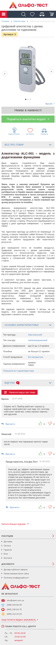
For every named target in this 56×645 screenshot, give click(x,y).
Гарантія (8, 550)
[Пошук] (24, 14)
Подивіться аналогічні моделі (26, 119)
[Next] (51, 71)
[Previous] (5, 73)
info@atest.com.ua (15, 600)
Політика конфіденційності (16, 578)
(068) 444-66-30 (14, 605)
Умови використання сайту (16, 573)
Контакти (8, 558)
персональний (35, 334)
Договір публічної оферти (16, 569)
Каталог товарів (3, 14)
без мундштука (35, 357)
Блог (6, 554)
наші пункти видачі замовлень (18, 620)
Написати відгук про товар (22, 392)
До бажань (30, 134)
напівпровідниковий (37, 340)
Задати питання (14, 134)
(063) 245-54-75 (14, 609)
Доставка (8, 541)
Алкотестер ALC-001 (12, 288)
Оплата (7, 545)
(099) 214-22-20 (14, 614)
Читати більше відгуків (13, 524)
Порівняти (44, 134)
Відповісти (10, 424)
